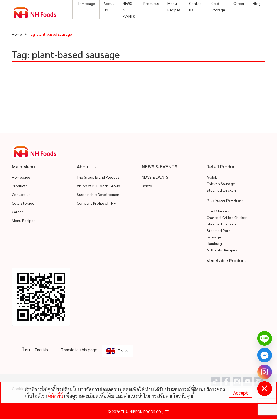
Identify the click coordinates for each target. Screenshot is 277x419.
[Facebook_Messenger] (264, 355)
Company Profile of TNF (96, 203)
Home (17, 34)
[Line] (264, 338)
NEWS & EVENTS (129, 10)
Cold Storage (218, 6)
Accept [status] (240, 392)
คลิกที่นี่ (55, 396)
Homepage (86, 3)
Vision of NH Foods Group (98, 185)
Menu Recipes (174, 6)
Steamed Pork (218, 230)
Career (239, 3)
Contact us (196, 6)
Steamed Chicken (221, 190)
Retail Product (222, 166)
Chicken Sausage (221, 183)
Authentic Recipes (222, 249)
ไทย (26, 349)
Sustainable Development (99, 194)
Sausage (214, 236)
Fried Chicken (218, 210)
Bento (147, 185)
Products (151, 3)
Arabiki (212, 177)
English (41, 349)
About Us (109, 6)
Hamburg (214, 243)
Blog (257, 3)
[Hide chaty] (264, 388)
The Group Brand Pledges (98, 177)
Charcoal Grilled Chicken (227, 217)
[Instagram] (264, 372)
